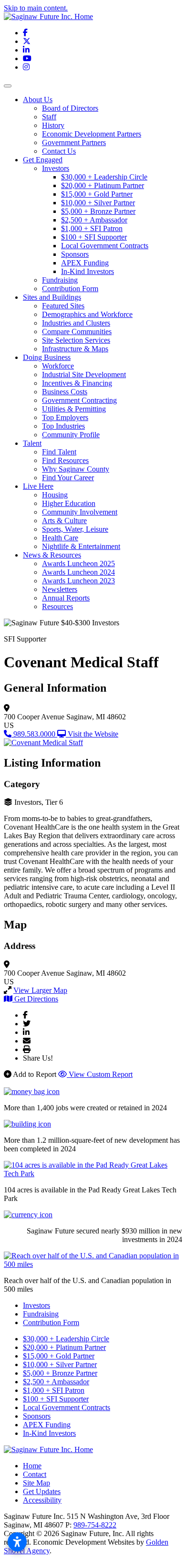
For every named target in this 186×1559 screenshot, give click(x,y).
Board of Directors (70, 108)
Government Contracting (79, 400)
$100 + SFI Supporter (94, 237)
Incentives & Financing (77, 383)
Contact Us (59, 151)
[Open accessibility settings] (17, 1541)
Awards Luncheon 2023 (78, 581)
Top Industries (63, 426)
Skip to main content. (36, 8)
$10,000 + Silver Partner (98, 203)
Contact (34, 1474)
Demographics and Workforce (87, 314)
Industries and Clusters (76, 323)
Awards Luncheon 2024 (78, 572)
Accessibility (42, 1500)
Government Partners (74, 142)
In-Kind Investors (87, 271)
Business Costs (64, 392)
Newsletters (59, 589)
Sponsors (75, 254)
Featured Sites (63, 306)
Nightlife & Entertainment (81, 546)
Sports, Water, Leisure (75, 529)
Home (32, 1466)
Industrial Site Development (84, 374)
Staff (49, 117)
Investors (55, 168)
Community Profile (71, 435)
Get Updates (42, 1491)
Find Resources (65, 460)
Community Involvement (79, 512)
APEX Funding (85, 263)
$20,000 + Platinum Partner (102, 185)
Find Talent (59, 452)
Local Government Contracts (104, 246)
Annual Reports (66, 598)
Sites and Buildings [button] (52, 297)
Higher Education (68, 503)
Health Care (60, 538)
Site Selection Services (76, 340)
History (53, 125)
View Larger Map (40, 990)
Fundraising (60, 280)
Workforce (58, 366)
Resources (57, 606)
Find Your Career (68, 478)
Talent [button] (32, 443)
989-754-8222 (94, 1525)
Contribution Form (70, 288)
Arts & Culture (64, 520)
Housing (55, 495)
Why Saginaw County (75, 469)
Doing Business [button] (47, 357)
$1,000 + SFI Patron (92, 228)
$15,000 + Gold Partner (97, 194)
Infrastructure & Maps (75, 349)
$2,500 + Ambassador (94, 220)
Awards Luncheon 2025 (78, 563)
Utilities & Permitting (74, 409)
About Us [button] (37, 99)
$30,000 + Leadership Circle (104, 177)
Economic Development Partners (91, 134)
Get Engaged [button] (42, 160)
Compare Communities (77, 331)
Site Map (36, 1483)
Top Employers (65, 417)
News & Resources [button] (52, 555)
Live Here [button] (38, 486)
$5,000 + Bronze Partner (98, 211)
